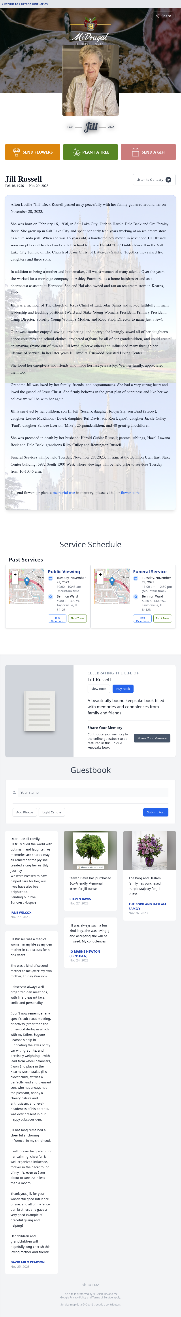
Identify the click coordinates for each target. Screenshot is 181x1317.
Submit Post (156, 812)
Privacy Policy (78, 1297)
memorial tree (64, 492)
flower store (130, 492)
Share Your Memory (152, 738)
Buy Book (123, 689)
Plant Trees (77, 618)
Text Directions (57, 619)
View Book (98, 689)
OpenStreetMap (95, 1304)
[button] (27, 581)
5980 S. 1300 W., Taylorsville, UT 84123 (69, 605)
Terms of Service (102, 1297)
